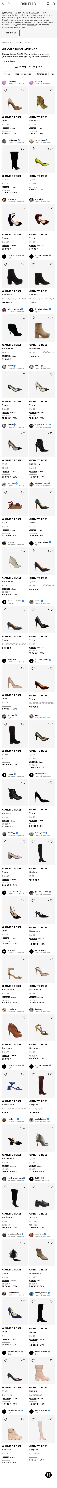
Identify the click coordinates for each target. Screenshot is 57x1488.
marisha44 (12, 140)
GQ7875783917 (41, 425)
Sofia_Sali (12, 660)
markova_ (12, 1119)
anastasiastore (14, 1234)
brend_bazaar (41, 1293)
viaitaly (11, 715)
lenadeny (12, 1009)
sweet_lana (40, 140)
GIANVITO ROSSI (11, 117)
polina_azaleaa (41, 892)
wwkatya (12, 199)
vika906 (11, 483)
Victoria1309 (40, 950)
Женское (6, 42)
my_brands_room (15, 1178)
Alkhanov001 (40, 774)
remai (10, 366)
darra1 (37, 601)
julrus (10, 774)
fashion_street (14, 1352)
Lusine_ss (39, 1009)
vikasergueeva (14, 309)
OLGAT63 (12, 82)
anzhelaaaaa (40, 1119)
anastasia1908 (41, 483)
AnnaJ (37, 715)
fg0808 (38, 1178)
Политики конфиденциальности (18, 22)
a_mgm (11, 542)
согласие (31, 25)
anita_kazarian (14, 892)
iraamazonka (13, 1293)
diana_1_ (11, 833)
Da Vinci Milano (14, 255)
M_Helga (11, 950)
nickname (39, 1234)
